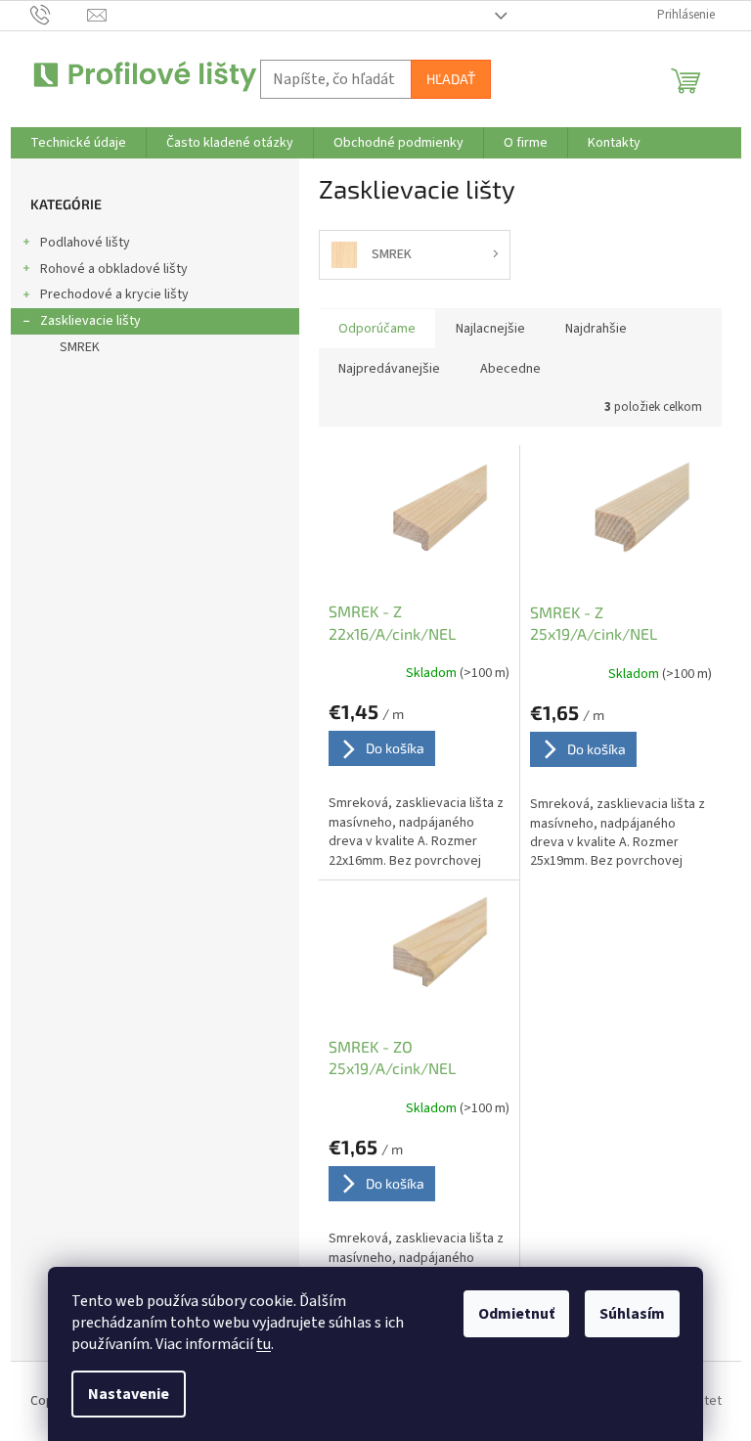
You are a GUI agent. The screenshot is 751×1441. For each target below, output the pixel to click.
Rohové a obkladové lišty (114, 269)
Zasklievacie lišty (90, 321)
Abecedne (510, 369)
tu (263, 1344)
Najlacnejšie (490, 328)
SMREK (80, 347)
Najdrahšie (596, 328)
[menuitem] (78, 142)
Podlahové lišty (85, 242)
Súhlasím (632, 1314)
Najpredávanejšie (389, 369)
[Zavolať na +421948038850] (59, 14)
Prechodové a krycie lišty (114, 294)
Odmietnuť (516, 1314)
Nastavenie (128, 1394)
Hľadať (450, 78)
